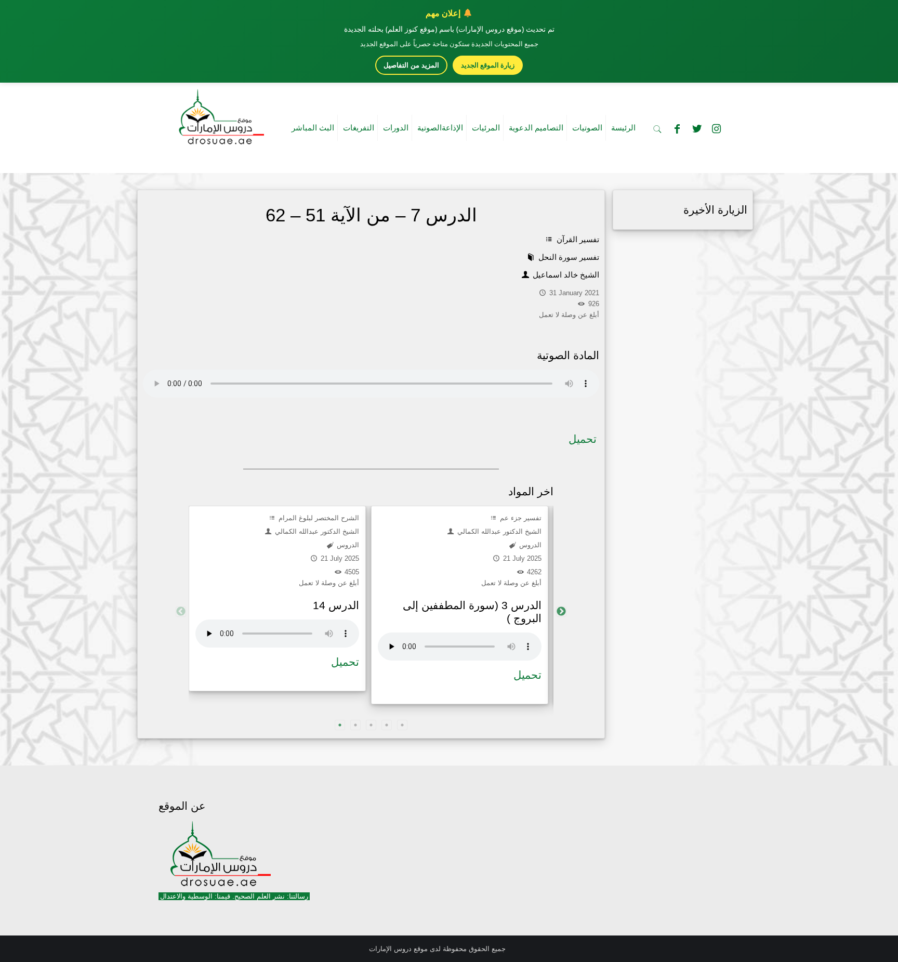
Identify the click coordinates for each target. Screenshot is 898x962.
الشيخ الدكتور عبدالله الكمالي (316, 531)
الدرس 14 (336, 605)
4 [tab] (386, 725)
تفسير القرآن (576, 239)
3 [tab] (371, 725)
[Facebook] (677, 129)
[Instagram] (716, 129)
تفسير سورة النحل (567, 257)
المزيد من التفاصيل (411, 65)
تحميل (583, 439)
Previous (181, 612)
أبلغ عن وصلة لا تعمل (329, 583)
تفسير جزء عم (520, 518)
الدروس (347, 545)
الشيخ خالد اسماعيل (565, 274)
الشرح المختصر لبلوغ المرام (317, 518)
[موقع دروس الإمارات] (219, 114)
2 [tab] (355, 725)
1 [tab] (340, 725)
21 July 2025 (339, 558)
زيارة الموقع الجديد (487, 65)
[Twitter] (697, 129)
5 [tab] (402, 725)
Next (561, 612)
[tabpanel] (277, 598)
